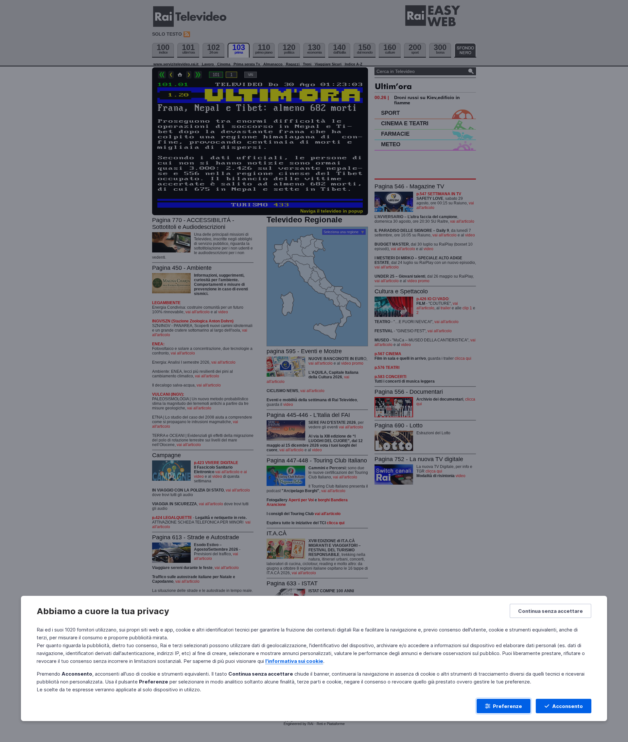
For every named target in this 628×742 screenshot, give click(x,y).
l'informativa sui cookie (294, 661)
